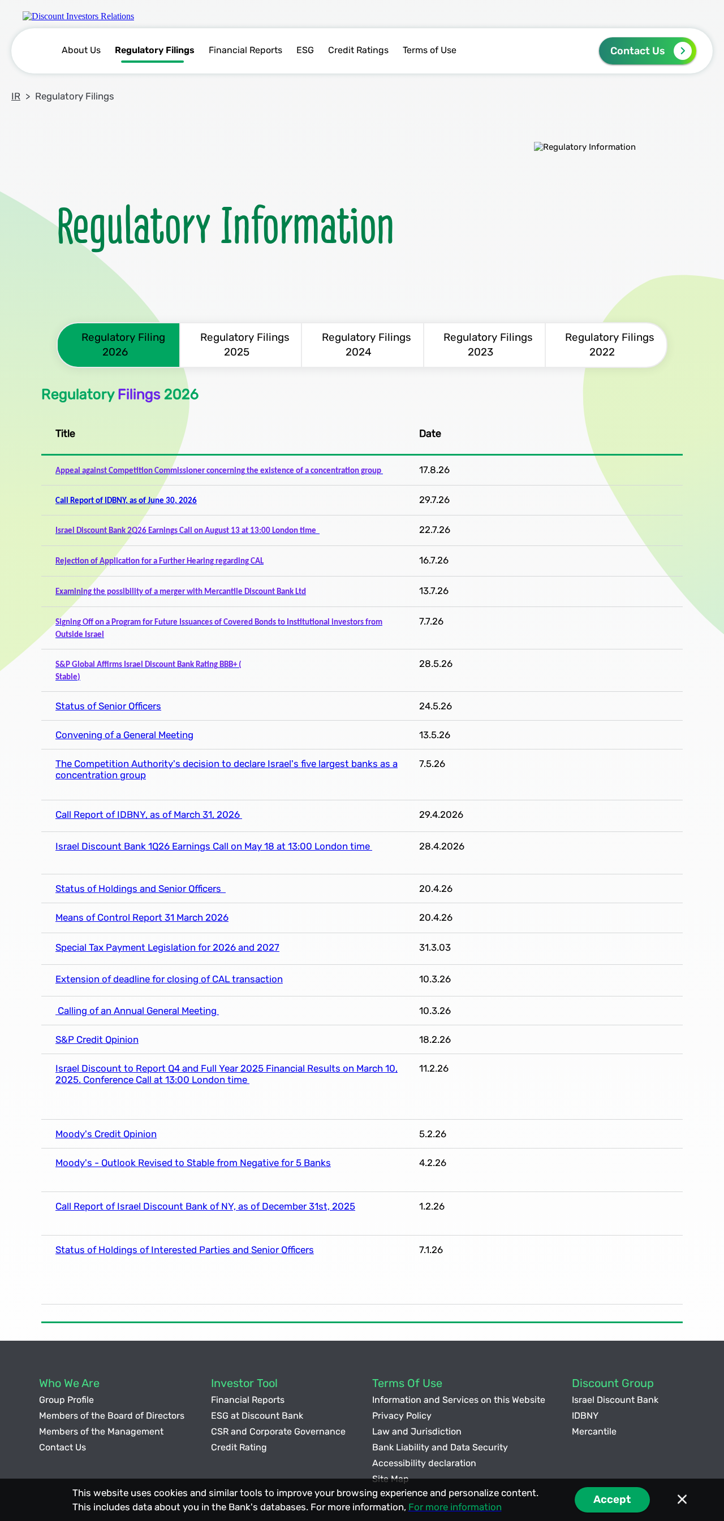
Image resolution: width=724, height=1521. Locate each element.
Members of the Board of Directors (111, 1415)
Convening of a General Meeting (124, 734)
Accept (612, 1499)
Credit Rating (239, 1447)
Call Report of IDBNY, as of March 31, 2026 (148, 814)
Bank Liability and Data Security (440, 1447)
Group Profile (66, 1399)
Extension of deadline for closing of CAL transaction (169, 979)
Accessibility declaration (424, 1463)
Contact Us (637, 51)
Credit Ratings (358, 50)
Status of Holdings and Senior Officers (140, 888)
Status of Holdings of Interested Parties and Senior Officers (184, 1249)
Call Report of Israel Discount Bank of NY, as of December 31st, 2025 (205, 1206)
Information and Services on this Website (458, 1399)
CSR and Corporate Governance (278, 1431)
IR (15, 96)
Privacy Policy (402, 1415)
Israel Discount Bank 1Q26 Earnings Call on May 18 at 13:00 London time (213, 846)
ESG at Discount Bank (257, 1415)
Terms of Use (429, 50)
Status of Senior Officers (108, 706)
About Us (81, 50)
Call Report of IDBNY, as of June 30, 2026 (126, 501)
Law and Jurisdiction (417, 1431)
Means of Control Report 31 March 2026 (142, 917)
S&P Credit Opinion (97, 1039)
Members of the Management (101, 1431)
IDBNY (585, 1415)
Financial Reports (245, 50)
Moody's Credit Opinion (106, 1133)
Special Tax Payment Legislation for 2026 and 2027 (167, 947)
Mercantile (594, 1431)
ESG (305, 50)
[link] (78, 16)
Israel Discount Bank (615, 1399)
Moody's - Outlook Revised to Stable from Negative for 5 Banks (193, 1162)
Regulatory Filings (155, 50)
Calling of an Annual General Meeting (137, 1010)
